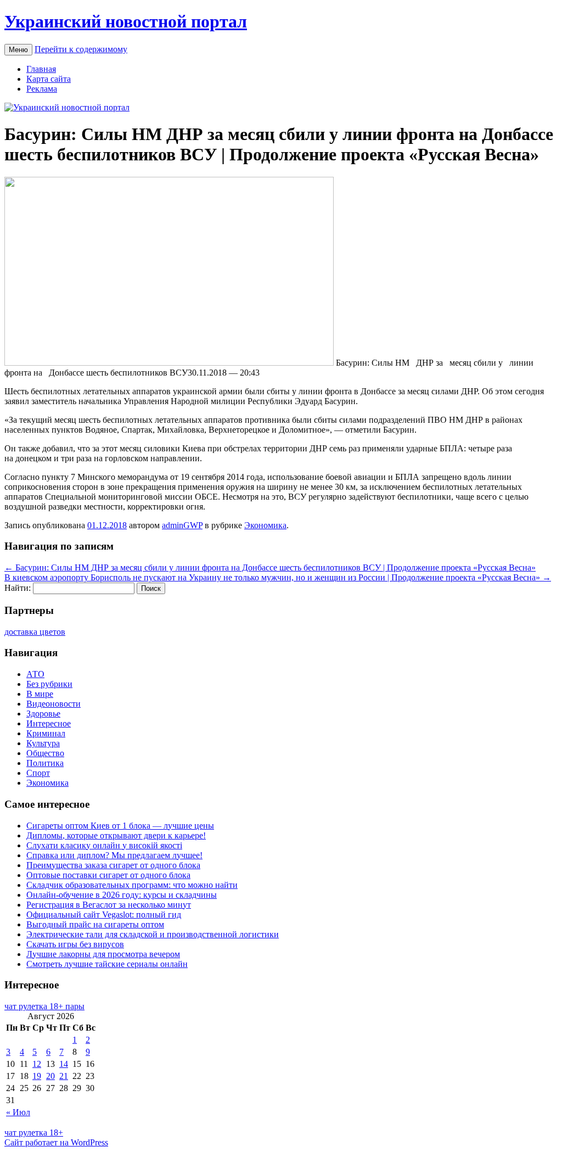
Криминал (45, 733)
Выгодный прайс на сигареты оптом (95, 924)
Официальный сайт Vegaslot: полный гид (103, 914)
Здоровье (43, 713)
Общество (45, 753)
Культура (43, 743)
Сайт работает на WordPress (56, 1142)
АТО (35, 674)
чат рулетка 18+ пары (44, 1006)
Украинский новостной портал (125, 21)
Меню (18, 50)
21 (63, 1076)
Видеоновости (53, 703)
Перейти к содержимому (81, 49)
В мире (39, 693)
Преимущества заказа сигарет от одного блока (113, 865)
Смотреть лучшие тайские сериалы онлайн (107, 964)
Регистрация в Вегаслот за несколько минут (108, 904)
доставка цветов (34, 631)
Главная (41, 69)
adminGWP (182, 525)
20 (50, 1076)
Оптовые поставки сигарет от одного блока (108, 875)
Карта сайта (48, 78)
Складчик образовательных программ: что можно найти (132, 885)
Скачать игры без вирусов (75, 944)
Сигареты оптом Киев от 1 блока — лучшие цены (120, 825)
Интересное (48, 723)
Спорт (38, 773)
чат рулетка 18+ (33, 1132)
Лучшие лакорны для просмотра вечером (103, 954)
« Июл (18, 1112)
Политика (45, 763)
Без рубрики (49, 684)
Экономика (265, 525)
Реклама (41, 88)
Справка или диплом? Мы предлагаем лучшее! (114, 855)
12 (36, 1064)
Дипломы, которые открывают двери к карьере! (116, 835)
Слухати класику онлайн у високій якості (104, 845)
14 (63, 1064)
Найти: (17, 587)
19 (36, 1076)
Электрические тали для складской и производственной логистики (152, 934)
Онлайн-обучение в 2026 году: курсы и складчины (121, 894)
